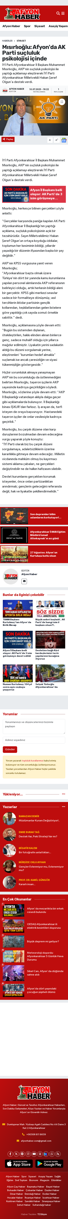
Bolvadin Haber (15, 1190)
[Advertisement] (34, 1039)
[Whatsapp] (52, 1154)
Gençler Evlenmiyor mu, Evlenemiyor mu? (41, 868)
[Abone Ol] (64, 140)
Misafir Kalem (28, 848)
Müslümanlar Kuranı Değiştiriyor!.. (39, 820)
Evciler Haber (50, 1194)
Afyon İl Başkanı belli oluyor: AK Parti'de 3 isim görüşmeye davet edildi (17, 653)
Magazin (44, 1180)
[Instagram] (28, 1154)
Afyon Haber (11, 26)
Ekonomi (33, 1180)
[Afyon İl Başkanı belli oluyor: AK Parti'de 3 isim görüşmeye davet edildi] (18, 639)
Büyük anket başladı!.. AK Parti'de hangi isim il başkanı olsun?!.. (50, 622)
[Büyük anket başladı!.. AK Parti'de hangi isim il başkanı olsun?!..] (50, 608)
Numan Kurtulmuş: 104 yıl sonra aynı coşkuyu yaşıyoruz (17, 687)
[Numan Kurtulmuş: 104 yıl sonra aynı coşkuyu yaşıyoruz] (18, 673)
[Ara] (58, 13)
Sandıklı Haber (32, 1201)
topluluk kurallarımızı (33, 760)
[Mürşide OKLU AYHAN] (9, 866)
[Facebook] (10, 1154)
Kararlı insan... (27, 884)
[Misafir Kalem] (9, 850)
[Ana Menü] (63, 13)
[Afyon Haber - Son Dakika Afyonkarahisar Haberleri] (22, 13)
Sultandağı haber (42, 1205)
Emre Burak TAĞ (29, 832)
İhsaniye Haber (33, 1197)
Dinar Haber (16, 1194)
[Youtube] (34, 1154)
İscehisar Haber (51, 1197)
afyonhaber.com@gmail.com (36, 1141)
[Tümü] (63, 794)
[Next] (46, 1154)
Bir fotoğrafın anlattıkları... (35, 852)
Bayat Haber (53, 1186)
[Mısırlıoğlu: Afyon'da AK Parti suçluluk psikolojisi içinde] (34, 115)
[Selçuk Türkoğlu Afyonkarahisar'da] (50, 673)
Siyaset (39, 26)
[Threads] (40, 1154)
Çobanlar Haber (34, 1190)
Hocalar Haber (15, 1197)
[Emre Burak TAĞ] (9, 834)
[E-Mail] (24, 581)
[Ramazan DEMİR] (9, 818)
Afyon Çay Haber (16, 1186)
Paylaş (9, 139)
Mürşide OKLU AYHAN (32, 862)
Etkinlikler (56, 1180)
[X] (16, 1154)
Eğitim (10, 1180)
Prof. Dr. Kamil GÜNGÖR (34, 880)
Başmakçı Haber (35, 1186)
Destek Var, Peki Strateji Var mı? (38, 836)
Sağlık (57, 1176)
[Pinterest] (22, 1154)
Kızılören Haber (14, 1201)
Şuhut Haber (24, 1205)
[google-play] (49, 1164)
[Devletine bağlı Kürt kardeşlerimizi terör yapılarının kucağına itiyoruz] (50, 639)
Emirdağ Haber (33, 1194)
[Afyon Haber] (11, 576)
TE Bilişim (42, 1214)
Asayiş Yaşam (58, 26)
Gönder (10, 749)
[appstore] (18, 1164)
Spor (27, 26)
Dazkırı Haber (52, 1190)
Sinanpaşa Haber (51, 1201)
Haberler (7, 41)
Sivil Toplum (21, 1180)
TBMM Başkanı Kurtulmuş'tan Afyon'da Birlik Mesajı (17, 622)
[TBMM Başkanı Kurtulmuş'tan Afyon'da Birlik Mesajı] (18, 608)
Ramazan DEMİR (29, 816)
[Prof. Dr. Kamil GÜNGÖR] (9, 882)
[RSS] (58, 1154)
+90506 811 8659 (36, 1134)
